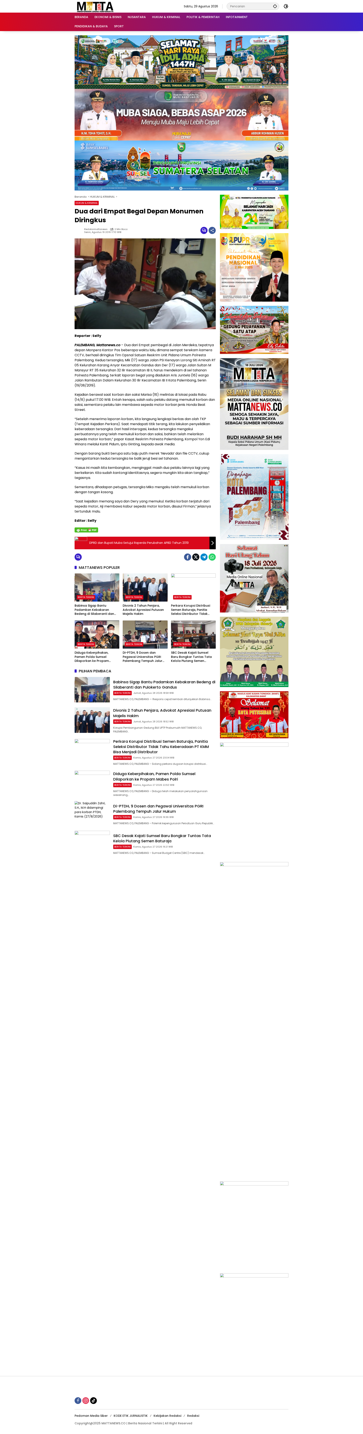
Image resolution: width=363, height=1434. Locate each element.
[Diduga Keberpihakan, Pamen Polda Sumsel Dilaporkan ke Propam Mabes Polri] (97, 634)
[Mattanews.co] (96, 6)
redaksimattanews (96, 229)
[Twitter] (195, 557)
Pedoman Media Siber (91, 1416)
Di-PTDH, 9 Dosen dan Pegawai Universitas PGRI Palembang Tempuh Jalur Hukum (142, 657)
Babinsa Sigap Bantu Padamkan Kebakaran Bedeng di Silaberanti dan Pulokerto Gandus (94, 610)
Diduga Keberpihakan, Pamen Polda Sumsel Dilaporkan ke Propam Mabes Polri (92, 657)
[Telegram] (204, 557)
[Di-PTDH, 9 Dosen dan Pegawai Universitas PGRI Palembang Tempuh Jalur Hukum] (145, 634)
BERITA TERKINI (86, 597)
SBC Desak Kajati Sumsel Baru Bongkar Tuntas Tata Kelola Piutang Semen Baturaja (191, 657)
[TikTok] (93, 1400)
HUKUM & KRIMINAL (87, 203)
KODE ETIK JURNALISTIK (131, 1416)
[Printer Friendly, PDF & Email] (86, 529)
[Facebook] (187, 557)
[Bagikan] (212, 230)
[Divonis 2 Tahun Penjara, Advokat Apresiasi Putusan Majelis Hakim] (145, 587)
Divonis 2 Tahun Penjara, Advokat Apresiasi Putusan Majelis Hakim (143, 610)
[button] (275, 6)
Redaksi (193, 1416)
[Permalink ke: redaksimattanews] (79, 230)
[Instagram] (85, 1400)
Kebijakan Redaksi (167, 1416)
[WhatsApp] (212, 557)
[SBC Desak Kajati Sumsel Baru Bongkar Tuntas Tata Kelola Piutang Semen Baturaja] (193, 634)
